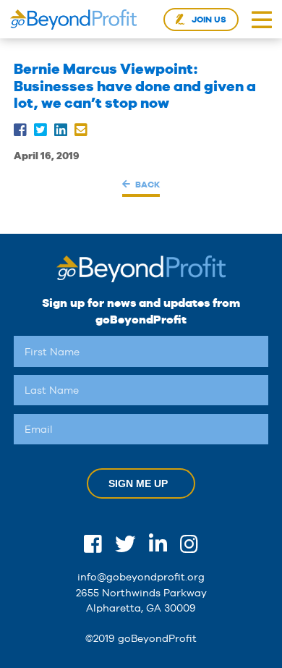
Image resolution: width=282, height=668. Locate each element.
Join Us (209, 19)
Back (147, 184)
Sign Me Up (138, 483)
